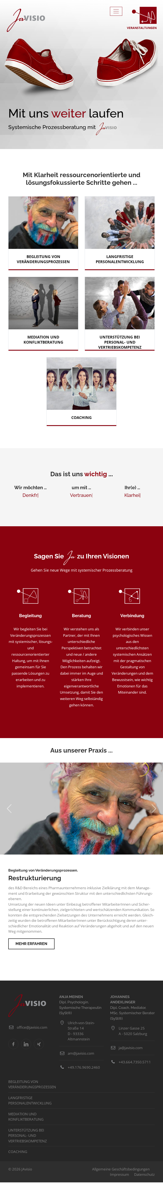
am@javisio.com (81, 1053)
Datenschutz (144, 1174)
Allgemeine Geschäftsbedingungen (121, 1169)
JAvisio (26, 20)
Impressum (119, 1174)
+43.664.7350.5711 (135, 1062)
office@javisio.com (32, 1027)
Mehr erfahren (31, 943)
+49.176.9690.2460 (84, 1067)
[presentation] (5, 809)
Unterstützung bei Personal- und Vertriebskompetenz (27, 1135)
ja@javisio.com (131, 1047)
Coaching (17, 1151)
